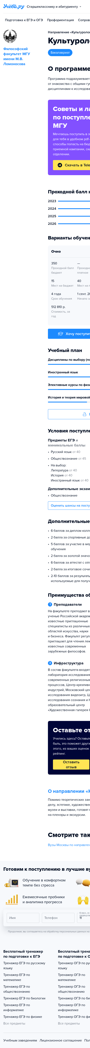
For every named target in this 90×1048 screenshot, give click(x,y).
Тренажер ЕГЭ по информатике (16, 1007)
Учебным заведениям (20, 1040)
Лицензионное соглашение (61, 1040)
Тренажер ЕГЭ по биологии (24, 998)
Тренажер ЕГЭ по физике (22, 1017)
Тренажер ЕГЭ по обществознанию (16, 989)
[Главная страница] (13, 6)
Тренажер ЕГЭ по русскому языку (24, 965)
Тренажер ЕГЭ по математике (16, 977)
